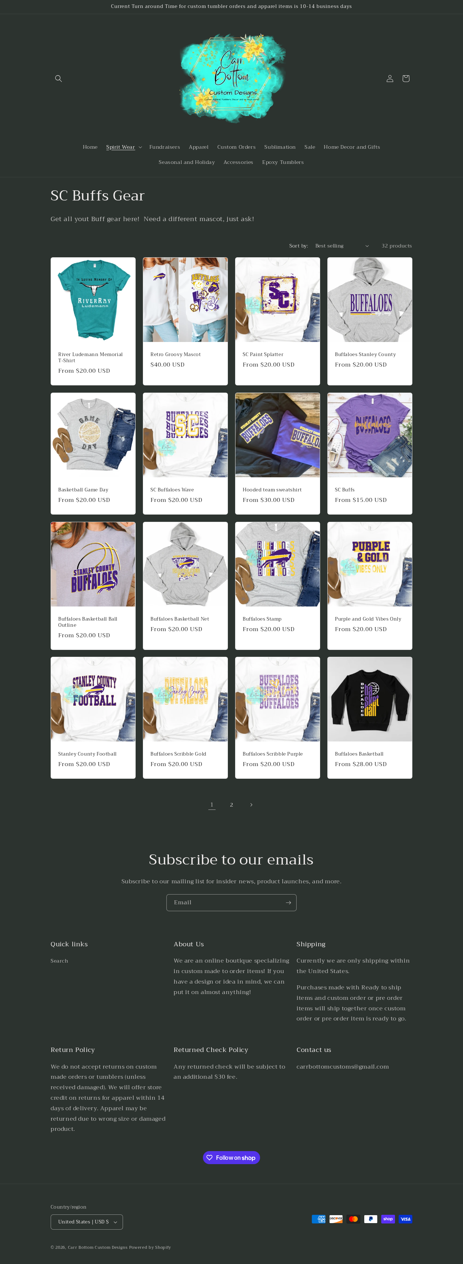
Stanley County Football (87, 754)
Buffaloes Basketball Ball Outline (88, 622)
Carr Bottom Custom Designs (98, 1247)
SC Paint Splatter (263, 355)
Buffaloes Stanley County (365, 355)
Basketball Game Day (83, 490)
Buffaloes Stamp (262, 619)
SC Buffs (345, 490)
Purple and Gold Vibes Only (368, 619)
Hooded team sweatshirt (272, 490)
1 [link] (212, 805)
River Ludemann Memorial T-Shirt (90, 358)
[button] (59, 78)
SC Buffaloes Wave (172, 490)
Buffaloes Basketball (359, 754)
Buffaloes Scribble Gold (178, 754)
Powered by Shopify (150, 1247)
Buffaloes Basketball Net (179, 619)
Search (59, 960)
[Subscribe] (288, 902)
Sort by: (298, 245)
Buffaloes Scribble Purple (273, 754)
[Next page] (251, 805)
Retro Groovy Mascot (175, 355)
